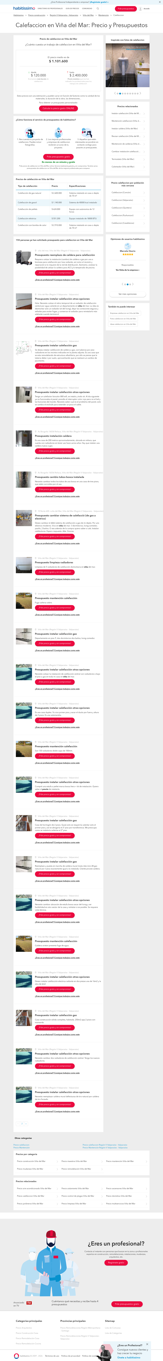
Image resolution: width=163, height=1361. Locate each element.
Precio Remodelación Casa (27, 1339)
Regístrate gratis (116, 1263)
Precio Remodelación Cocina (28, 1344)
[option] (128, 65)
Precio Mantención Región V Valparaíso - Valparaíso (105, 1148)
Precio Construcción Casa (27, 1333)
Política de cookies (90, 1356)
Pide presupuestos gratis (127, 1304)
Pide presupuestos (126, 9)
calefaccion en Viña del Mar (124, 323)
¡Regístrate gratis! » (99, 2)
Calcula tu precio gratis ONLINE (58, 108)
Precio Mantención (21, 1148)
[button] (115, 93)
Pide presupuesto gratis (58, 157)
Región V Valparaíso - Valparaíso (64, 15)
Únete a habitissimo (128, 1357)
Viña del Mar (88, 15)
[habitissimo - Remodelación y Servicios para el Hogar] (24, 8)
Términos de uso (52, 1356)
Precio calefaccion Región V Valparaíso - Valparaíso (105, 1145)
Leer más (130, 279)
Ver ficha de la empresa (127, 282)
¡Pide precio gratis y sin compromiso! (55, 273)
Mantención (103, 15)
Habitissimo (18, 15)
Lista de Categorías (113, 1333)
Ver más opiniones (128, 304)
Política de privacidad (70, 1356)
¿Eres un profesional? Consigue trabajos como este (57, 280)
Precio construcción (36, 15)
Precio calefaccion (21, 1145)
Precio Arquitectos (24, 1328)
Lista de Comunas (113, 1328)
